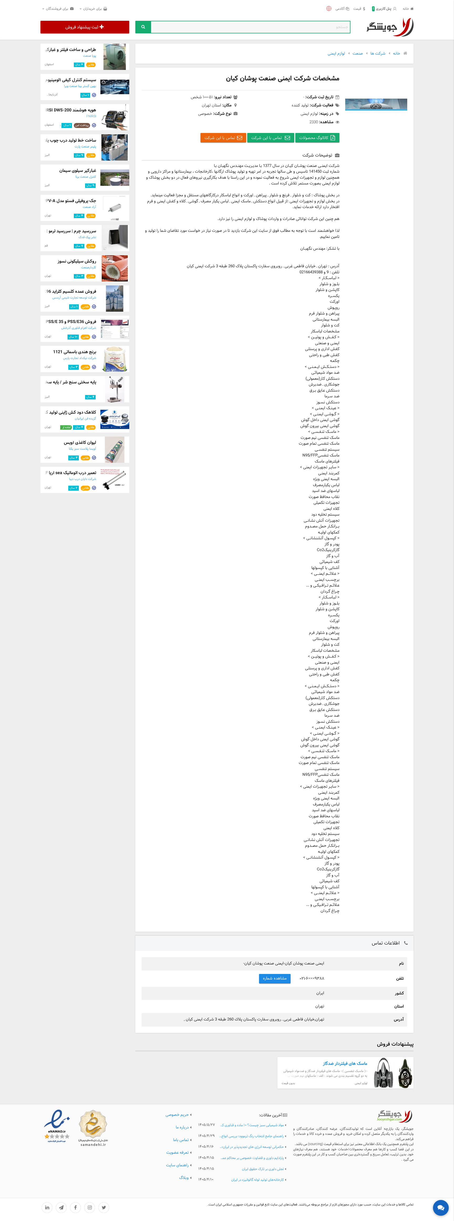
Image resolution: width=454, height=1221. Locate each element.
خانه (406, 9)
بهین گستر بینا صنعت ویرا (80, 86)
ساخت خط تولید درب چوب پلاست (66, 140)
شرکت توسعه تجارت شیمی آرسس (74, 297)
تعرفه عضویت (177, 1153)
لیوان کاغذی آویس (80, 442)
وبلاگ (184, 1178)
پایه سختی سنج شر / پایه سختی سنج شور (59, 382)
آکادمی (340, 9)
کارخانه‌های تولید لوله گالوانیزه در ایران (257, 1180)
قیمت (357, 9)
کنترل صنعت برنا (85, 176)
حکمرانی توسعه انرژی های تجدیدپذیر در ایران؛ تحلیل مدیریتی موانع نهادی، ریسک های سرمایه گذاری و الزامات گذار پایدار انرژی (251, 1147)
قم (46, 245)
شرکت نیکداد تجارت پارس (79, 358)
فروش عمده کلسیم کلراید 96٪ (70, 291)
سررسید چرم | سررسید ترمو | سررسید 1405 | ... (55, 231)
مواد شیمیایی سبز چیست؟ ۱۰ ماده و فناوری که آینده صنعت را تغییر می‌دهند (251, 1125)
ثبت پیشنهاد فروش (81, 27)
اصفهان (49, 64)
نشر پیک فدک (87, 237)
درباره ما (182, 1127)
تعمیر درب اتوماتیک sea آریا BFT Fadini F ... (57, 472)
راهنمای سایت (177, 1165)
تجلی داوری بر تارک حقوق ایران (263, 1169)
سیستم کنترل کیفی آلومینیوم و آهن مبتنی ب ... (54, 80)
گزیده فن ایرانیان (85, 418)
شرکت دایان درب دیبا (82, 479)
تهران (48, 215)
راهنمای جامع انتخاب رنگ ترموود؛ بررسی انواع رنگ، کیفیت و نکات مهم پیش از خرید (251, 1136)
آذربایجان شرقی (48, 94)
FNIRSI (91, 116)
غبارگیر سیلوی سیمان (77, 170)
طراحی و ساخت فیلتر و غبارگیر (70, 49)
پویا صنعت (89, 56)
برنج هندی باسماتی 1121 (74, 352)
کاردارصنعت (88, 267)
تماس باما (181, 1140)
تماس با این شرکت (267, 138)
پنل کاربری (382, 9)
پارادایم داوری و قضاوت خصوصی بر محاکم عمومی (251, 1158)
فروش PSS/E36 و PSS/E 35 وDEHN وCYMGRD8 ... (50, 321)
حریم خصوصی (177, 1115)
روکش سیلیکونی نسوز (77, 261)
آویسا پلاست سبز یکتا (82, 449)
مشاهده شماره (275, 978)
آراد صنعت (89, 207)
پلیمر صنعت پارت (85, 146)
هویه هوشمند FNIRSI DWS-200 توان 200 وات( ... (52, 110)
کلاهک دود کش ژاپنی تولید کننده (67, 412)
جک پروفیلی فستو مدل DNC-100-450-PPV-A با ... (52, 200)
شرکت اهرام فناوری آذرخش (78, 328)
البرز (47, 155)
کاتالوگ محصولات (313, 138)
